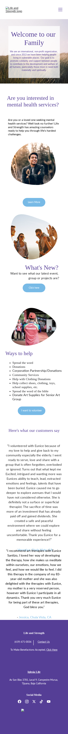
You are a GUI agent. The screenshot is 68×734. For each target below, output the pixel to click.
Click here (34, 288)
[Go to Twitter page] (35, 701)
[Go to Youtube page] (48, 701)
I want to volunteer (31, 410)
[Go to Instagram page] (28, 701)
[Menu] (60, 9)
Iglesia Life (34, 671)
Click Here (51, 650)
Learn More (34, 202)
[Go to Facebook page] (21, 701)
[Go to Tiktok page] (43, 701)
